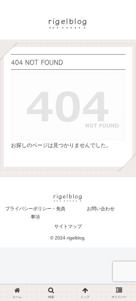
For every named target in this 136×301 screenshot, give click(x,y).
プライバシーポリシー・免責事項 (35, 212)
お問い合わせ (101, 208)
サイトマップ (68, 226)
